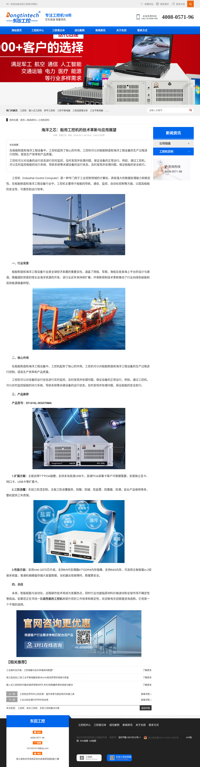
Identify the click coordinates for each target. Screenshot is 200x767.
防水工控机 (32, 707)
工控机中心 (37, 30)
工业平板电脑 (96, 110)
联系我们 (164, 3)
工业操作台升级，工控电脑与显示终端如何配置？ (30, 670)
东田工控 (23, 3)
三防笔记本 (58, 30)
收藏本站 (149, 3)
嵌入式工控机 (35, 110)
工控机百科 (43, 119)
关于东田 (121, 30)
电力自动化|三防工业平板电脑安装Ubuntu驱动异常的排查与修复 (37, 677)
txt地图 (92, 740)
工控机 (23, 110)
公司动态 (165, 143)
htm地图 (84, 740)
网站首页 (17, 30)
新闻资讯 (100, 30)
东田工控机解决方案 (49, 707)
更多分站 (180, 3)
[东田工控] (23, 17)
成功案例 (80, 30)
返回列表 (145, 707)
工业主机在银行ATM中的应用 (34, 699)
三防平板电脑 (63, 110)
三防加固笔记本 (80, 110)
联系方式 (142, 30)
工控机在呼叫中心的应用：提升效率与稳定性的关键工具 (47, 693)
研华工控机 (49, 110)
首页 (22, 119)
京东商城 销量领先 (58, 16)
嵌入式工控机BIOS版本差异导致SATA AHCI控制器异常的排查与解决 (39, 684)
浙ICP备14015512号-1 (129, 737)
